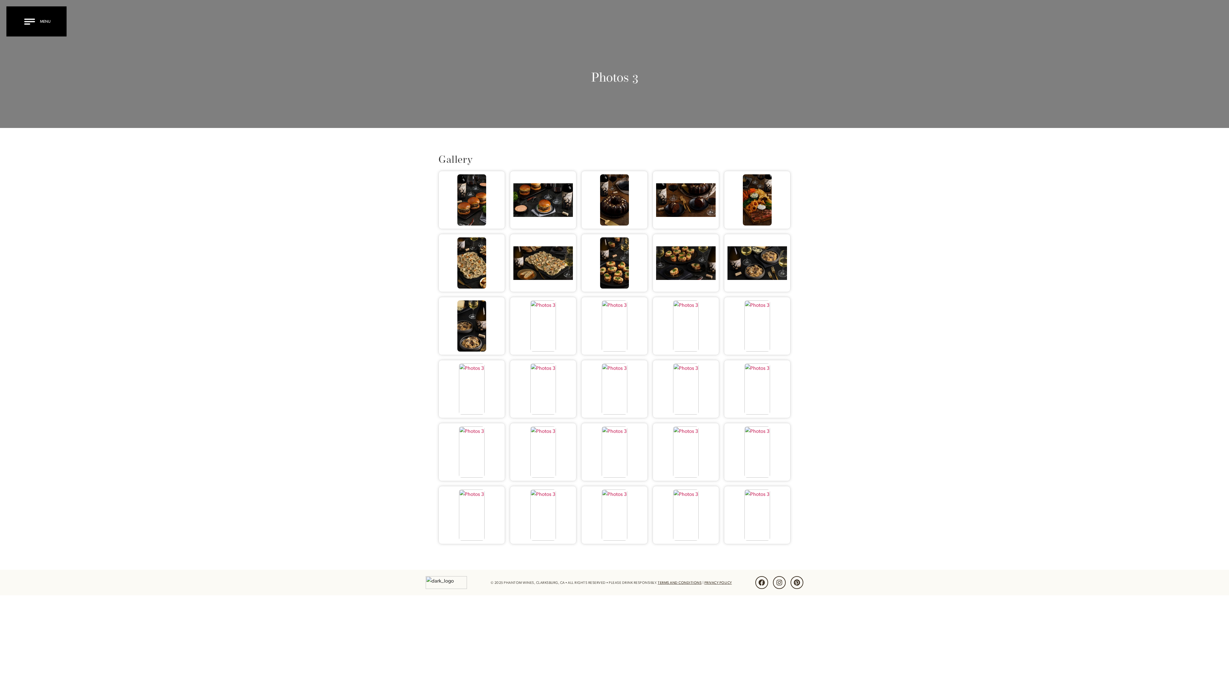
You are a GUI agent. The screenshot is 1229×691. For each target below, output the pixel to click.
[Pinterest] (797, 582)
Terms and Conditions (680, 582)
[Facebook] (761, 582)
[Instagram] (779, 582)
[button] (38, 21)
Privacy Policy (718, 582)
